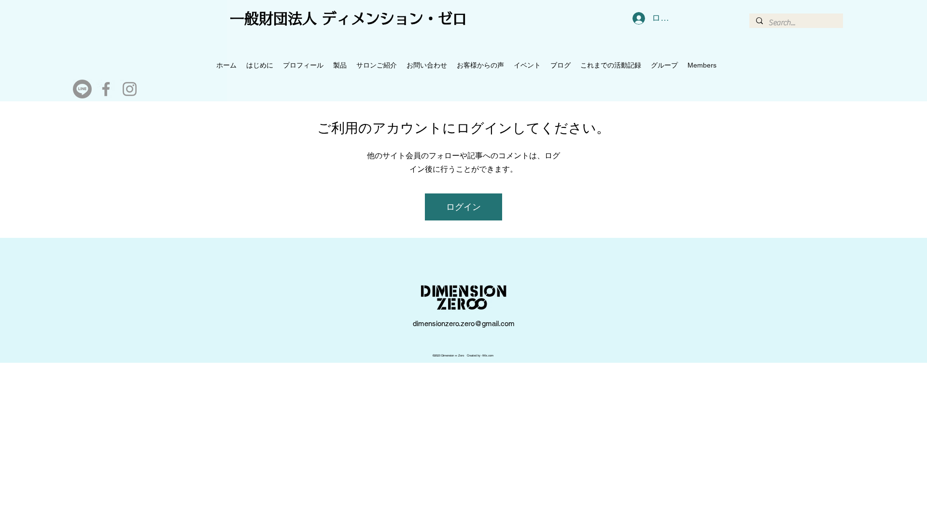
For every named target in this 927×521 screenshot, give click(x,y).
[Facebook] (106, 89)
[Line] (82, 89)
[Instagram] (129, 89)
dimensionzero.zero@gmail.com (464, 323)
